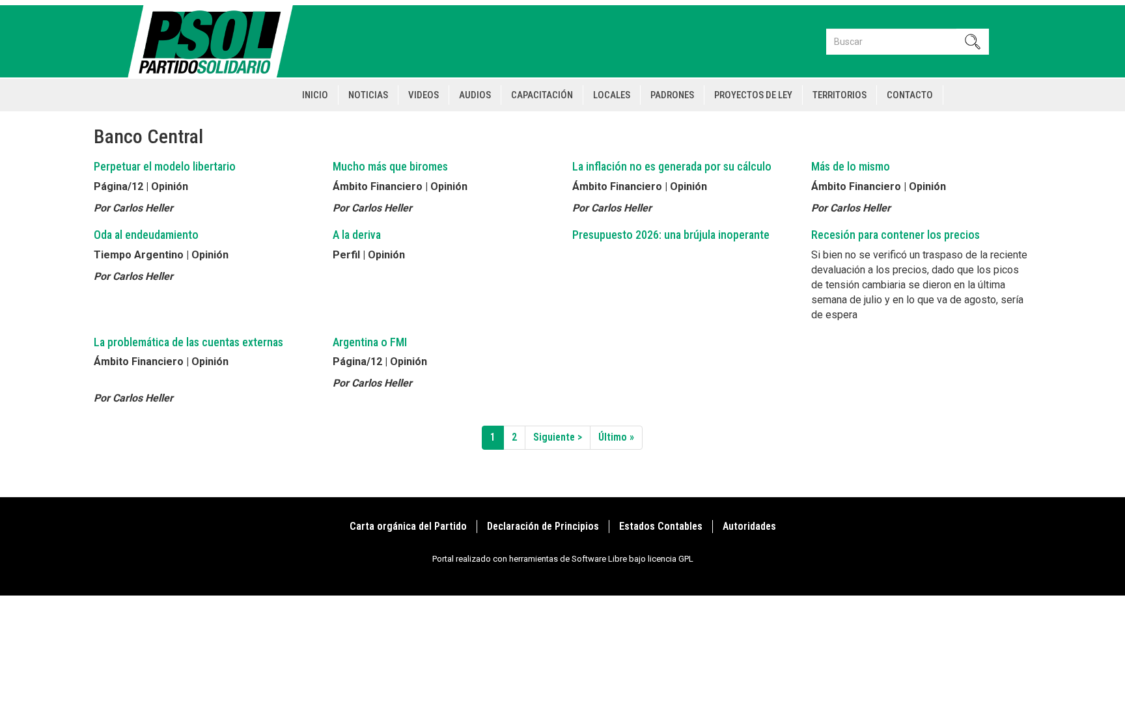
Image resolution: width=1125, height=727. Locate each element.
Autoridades (749, 526)
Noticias (368, 95)
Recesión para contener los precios (895, 234)
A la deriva (357, 234)
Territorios (839, 95)
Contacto (910, 95)
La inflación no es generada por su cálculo (671, 166)
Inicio (315, 95)
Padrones (672, 95)
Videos (423, 95)
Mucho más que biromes (390, 166)
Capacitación (542, 95)
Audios (475, 95)
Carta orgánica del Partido (408, 526)
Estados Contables (660, 526)
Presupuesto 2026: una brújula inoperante (671, 234)
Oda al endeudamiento (146, 234)
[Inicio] (216, 41)
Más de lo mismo (850, 166)
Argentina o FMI (370, 342)
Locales (611, 95)
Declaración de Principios (543, 526)
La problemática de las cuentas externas (188, 342)
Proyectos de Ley (753, 95)
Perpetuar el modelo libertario (165, 166)
